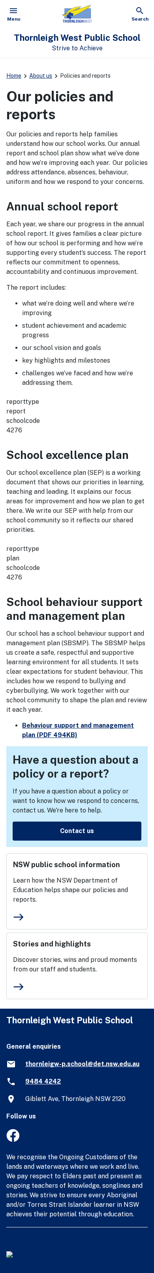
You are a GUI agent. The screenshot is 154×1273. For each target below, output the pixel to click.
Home (13, 76)
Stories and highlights (52, 944)
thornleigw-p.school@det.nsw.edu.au (82, 1064)
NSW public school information (66, 864)
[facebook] (12, 1139)
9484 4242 (43, 1081)
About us (40, 76)
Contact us (77, 831)
